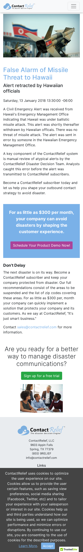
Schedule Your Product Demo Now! (41, 245)
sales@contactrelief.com (37, 327)
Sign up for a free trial (41, 376)
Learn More (28, 546)
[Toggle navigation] (74, 6)
